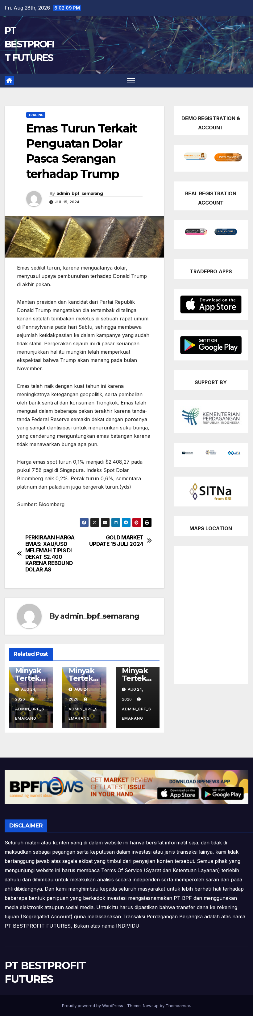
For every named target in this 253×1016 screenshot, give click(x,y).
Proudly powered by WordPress (93, 1005)
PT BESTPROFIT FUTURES (29, 44)
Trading (36, 115)
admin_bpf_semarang (79, 193)
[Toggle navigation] (131, 80)
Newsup (151, 1005)
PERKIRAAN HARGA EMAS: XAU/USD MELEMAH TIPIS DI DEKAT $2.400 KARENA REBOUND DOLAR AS (50, 553)
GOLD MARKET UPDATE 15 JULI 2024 (116, 540)
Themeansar (178, 1005)
